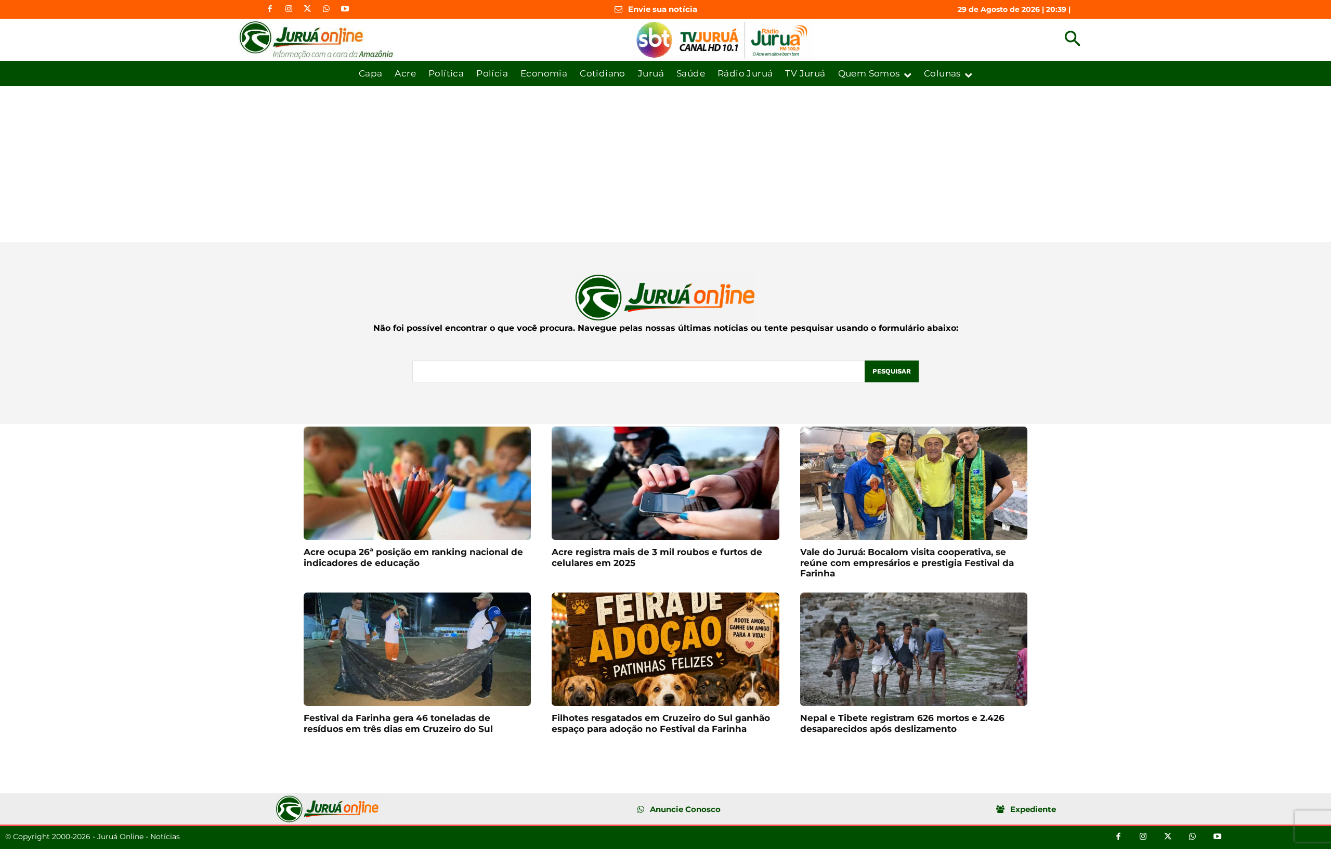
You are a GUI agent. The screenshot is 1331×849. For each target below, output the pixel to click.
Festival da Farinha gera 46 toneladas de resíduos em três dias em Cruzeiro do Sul (398, 723)
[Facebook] (269, 9)
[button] (1072, 39)
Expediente (1033, 809)
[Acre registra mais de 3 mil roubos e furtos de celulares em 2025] (665, 484)
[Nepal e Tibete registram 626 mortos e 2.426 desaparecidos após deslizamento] (913, 649)
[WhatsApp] (326, 9)
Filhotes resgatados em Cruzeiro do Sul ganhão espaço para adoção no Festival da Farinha (661, 723)
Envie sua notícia (662, 9)
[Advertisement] (665, 164)
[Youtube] (344, 9)
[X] (307, 9)
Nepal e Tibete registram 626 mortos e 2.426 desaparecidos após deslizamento (902, 723)
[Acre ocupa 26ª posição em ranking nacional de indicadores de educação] (417, 484)
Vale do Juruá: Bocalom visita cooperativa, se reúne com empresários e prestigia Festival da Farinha (907, 562)
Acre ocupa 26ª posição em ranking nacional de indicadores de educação (413, 557)
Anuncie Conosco (685, 809)
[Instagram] (288, 9)
